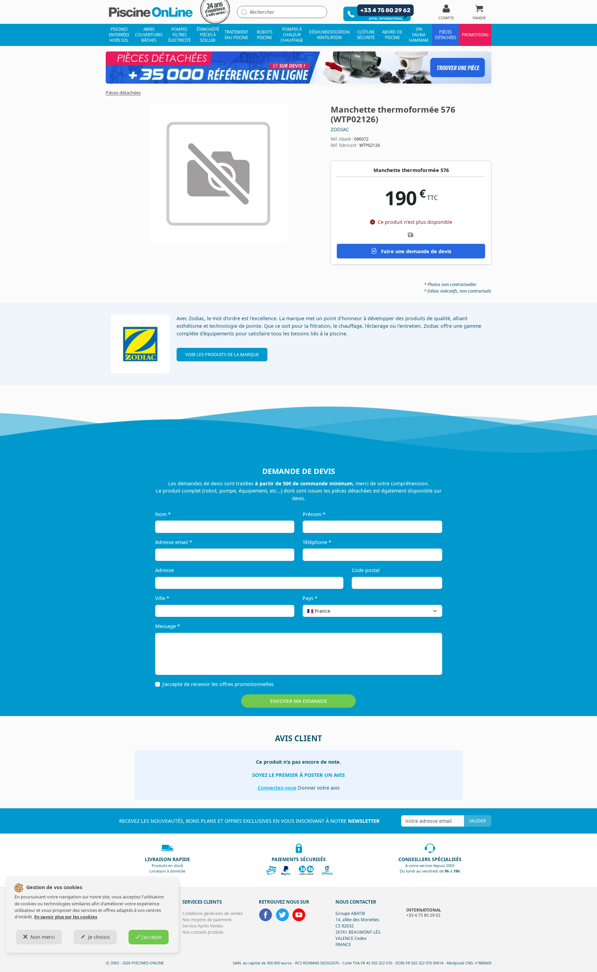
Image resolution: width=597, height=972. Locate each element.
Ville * (162, 598)
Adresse (164, 570)
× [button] (428, 611)
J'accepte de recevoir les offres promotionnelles (218, 684)
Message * (167, 626)
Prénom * (314, 514)
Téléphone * (317, 542)
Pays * (310, 598)
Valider (477, 821)
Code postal (366, 570)
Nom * (163, 514)
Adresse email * (173, 542)
